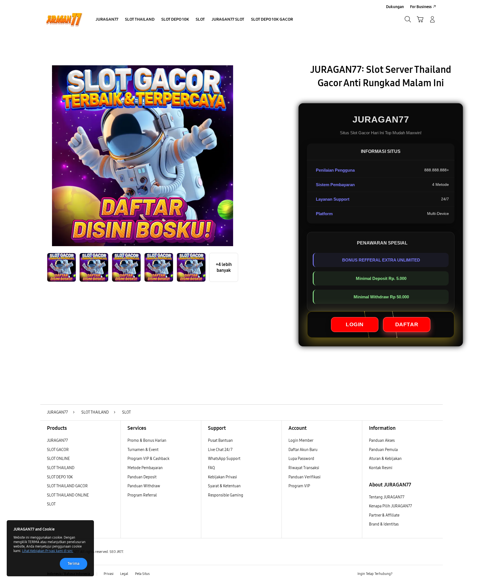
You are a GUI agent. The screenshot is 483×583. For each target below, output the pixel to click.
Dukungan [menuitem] (395, 6)
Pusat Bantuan (220, 440)
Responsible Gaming (225, 495)
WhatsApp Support (224, 458)
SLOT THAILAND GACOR (67, 486)
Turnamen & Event (142, 449)
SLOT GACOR (58, 449)
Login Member (300, 440)
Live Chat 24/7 (220, 449)
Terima (73, 563)
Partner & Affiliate (384, 515)
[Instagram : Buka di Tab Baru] (421, 574)
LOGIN (355, 324)
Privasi (108, 574)
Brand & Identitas (384, 524)
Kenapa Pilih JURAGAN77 (390, 506)
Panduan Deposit (142, 477)
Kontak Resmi (380, 468)
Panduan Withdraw (143, 486)
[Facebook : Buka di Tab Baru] (400, 574)
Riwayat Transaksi (303, 468)
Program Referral (142, 495)
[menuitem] (107, 19)
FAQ (211, 468)
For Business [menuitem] (421, 6)
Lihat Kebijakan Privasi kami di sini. (47, 551)
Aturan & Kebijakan (385, 458)
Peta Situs (142, 574)
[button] (420, 19)
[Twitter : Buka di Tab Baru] (411, 574)
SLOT (51, 504)
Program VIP (299, 486)
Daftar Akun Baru (303, 449)
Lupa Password (301, 458)
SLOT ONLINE (58, 458)
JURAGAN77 (57, 440)
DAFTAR (406, 324)
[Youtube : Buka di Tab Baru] (432, 574)
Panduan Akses (382, 440)
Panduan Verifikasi (304, 477)
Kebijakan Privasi (222, 477)
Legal (124, 574)
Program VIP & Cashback (148, 458)
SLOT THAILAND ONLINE (68, 495)
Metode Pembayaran (145, 468)
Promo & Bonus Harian (146, 440)
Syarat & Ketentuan (224, 486)
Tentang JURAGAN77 (386, 497)
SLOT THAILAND (60, 468)
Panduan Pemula (383, 449)
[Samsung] (64, 19)
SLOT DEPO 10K (60, 477)
